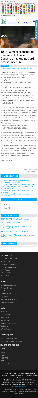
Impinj (3, 355)
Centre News (13, 391)
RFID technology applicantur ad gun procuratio (18, 184)
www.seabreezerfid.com (13, 341)
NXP (2, 361)
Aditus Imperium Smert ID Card (11, 68)
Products (20, 389)
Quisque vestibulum (19, 386)
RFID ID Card (24, 68)
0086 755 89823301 (9, 3)
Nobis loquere (19, 393)
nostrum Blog (23, 391)
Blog (5, 208)
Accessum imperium (7, 302)
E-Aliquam (4, 296)
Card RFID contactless (8, 285)
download (32, 391)
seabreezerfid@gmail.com (26, 3)
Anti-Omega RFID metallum (10, 291)
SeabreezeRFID (6, 364)
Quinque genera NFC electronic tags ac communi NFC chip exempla (18, 236)
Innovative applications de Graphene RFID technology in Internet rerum (16, 227)
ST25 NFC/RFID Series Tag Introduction (15, 180)
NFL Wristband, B (9, 299)
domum (6, 389)
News (5, 204)
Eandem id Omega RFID (9, 294)
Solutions (28, 389)
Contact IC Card (6, 288)
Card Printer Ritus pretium (11, 182)
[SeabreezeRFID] (14, 23)
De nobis (4, 312)
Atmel (3, 352)
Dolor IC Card (32, 68)
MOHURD (4, 358)
